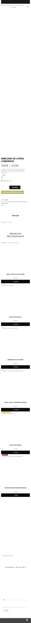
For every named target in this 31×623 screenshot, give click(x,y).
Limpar (3, 175)
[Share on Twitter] (7, 205)
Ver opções (16, 409)
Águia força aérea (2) (15, 317)
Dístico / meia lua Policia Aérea (15, 274)
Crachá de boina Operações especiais (15, 488)
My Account (5, 620)
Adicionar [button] (16, 281)
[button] (27, 6)
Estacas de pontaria (15, 445)
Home (2, 13)
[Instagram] (12, 593)
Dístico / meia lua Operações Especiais (15, 402)
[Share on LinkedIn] (8, 205)
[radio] (2, 181)
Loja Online (9, 13)
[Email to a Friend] (10, 205)
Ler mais (16, 495)
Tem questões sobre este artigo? (12, 192)
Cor (2, 177)
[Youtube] (16, 593)
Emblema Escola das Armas (15, 359)
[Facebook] (7, 593)
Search (15, 620)
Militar (2, 203)
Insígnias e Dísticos (23, 201)
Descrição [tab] (15, 215)
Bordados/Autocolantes (13, 201)
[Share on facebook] (5, 205)
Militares (6, 203)
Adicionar (15, 187)
